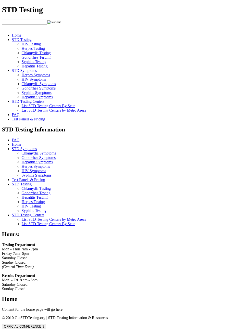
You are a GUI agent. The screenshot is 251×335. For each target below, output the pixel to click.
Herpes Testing (33, 48)
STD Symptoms (24, 70)
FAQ (16, 115)
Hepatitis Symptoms (37, 97)
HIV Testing (31, 44)
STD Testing (22, 9)
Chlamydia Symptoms (39, 84)
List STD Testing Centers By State (48, 106)
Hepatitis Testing (35, 66)
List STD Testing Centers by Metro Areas (54, 110)
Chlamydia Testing (36, 53)
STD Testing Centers (28, 101)
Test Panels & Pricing (28, 119)
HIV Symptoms (34, 79)
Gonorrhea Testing (36, 57)
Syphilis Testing (34, 62)
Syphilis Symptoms (36, 92)
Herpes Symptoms (36, 75)
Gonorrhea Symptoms (39, 88)
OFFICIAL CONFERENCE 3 (24, 326)
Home (16, 35)
